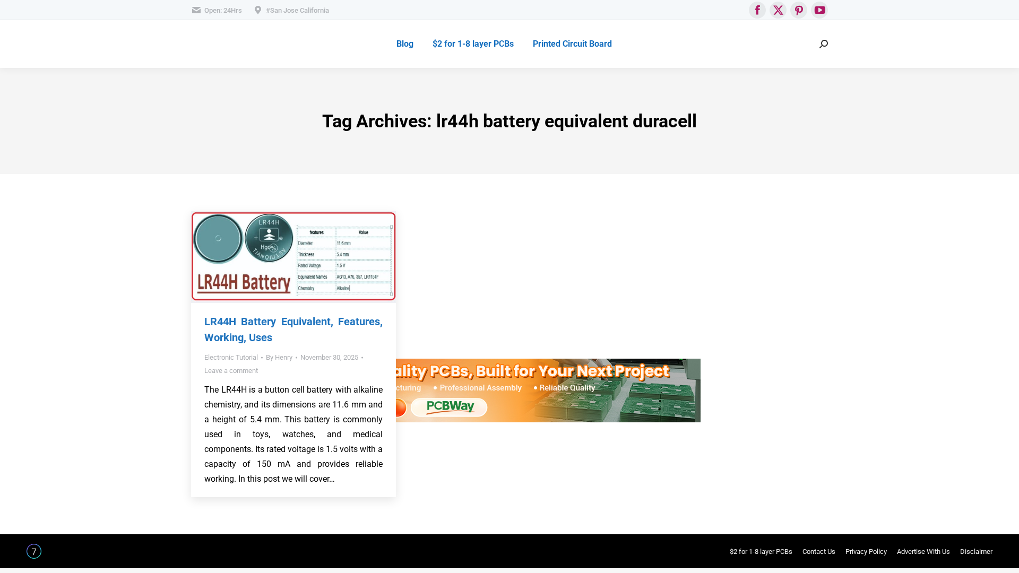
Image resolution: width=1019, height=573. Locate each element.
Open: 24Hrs (223, 10)
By (279, 357)
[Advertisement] (504, 284)
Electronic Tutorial (231, 357)
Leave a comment (231, 371)
